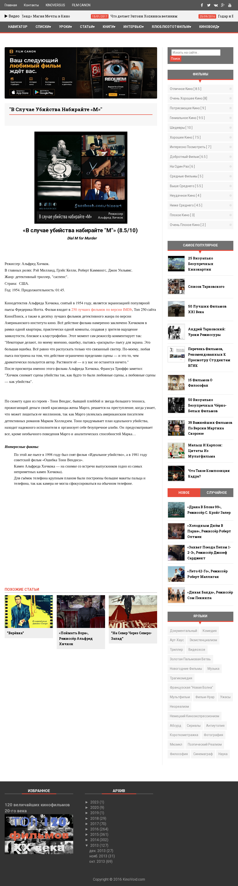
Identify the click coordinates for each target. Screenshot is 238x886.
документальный (183, 631)
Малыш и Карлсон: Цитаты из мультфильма (205, 450)
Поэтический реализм (205, 744)
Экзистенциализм (203, 640)
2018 (95, 818)
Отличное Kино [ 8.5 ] (185, 89)
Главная (11, 5)
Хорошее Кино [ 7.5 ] (185, 137)
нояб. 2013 (98, 856)
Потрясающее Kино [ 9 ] (188, 108)
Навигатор (17, 27)
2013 (95, 845)
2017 (95, 824)
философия (179, 754)
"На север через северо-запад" (131, 636)
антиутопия (215, 725)
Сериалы (194, 725)
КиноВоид (208, 27)
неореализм (179, 706)
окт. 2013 (97, 861)
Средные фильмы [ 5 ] (186, 176)
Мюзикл (176, 744)
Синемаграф (203, 754)
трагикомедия (181, 678)
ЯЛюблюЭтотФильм (170, 27)
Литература (19, 37)
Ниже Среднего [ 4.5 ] (186, 205)
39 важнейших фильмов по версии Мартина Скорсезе (210, 428)
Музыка (213, 668)
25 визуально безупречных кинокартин (200, 264)
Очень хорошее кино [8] (188, 98)
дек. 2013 (98, 851)
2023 (95, 802)
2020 (95, 807)
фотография (213, 735)
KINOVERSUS (55, 5)
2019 (95, 813)
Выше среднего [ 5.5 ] (186, 186)
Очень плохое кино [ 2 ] (188, 225)
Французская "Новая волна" (191, 687)
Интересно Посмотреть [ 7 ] (190, 147)
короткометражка (184, 735)
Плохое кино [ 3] (182, 215)
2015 (95, 834)
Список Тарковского (206, 286)
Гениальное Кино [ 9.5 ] (187, 118)
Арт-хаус (177, 640)
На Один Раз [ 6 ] (182, 166)
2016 (95, 829)
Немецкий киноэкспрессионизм (194, 716)
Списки (42, 27)
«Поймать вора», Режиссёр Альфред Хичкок (76, 638)
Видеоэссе (196, 649)
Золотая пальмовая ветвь (190, 659)
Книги (108, 27)
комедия (210, 631)
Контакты (31, 5)
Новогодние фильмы (186, 668)
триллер (176, 649)
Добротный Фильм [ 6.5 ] (188, 157)
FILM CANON (81, 5)
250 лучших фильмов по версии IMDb (101, 309)
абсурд (175, 725)
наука (223, 754)
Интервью (132, 27)
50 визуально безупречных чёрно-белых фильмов (207, 405)
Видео (14, 16)
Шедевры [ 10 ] (181, 127)
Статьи (86, 27)
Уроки (64, 27)
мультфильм (180, 697)
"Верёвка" (15, 633)
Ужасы (225, 697)
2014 (95, 840)
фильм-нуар (205, 697)
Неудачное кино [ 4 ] (185, 195)
